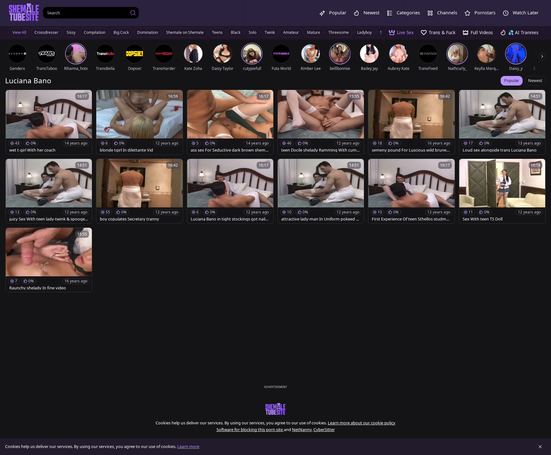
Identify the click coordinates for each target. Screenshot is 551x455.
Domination (147, 32)
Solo (252, 32)
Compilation (94, 32)
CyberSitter (324, 429)
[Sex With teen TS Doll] (502, 191)
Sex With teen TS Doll (483, 219)
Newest (535, 80)
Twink (270, 32)
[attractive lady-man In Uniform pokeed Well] (321, 191)
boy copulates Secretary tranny (129, 219)
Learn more (188, 446)
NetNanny (302, 429)
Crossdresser (46, 32)
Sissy (71, 32)
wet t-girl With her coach (32, 150)
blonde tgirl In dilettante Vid (126, 150)
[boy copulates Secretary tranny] (139, 191)
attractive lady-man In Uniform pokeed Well (320, 219)
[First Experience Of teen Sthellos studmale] (411, 191)
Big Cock (121, 32)
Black (235, 32)
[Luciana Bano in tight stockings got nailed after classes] (230, 191)
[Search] (133, 12)
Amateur (291, 32)
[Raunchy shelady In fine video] (49, 260)
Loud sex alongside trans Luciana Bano (500, 150)
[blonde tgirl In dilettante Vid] (139, 122)
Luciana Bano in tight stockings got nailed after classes (229, 219)
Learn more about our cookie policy (361, 423)
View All (19, 32)
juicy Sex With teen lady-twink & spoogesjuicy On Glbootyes (48, 219)
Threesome (338, 32)
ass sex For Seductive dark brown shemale (229, 150)
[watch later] (13, 98)
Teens (217, 32)
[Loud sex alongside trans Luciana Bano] (502, 122)
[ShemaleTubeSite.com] (24, 12)
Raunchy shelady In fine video (37, 288)
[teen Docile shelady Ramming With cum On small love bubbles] (321, 122)
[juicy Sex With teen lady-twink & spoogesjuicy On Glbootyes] (49, 191)
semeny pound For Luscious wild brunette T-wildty (411, 150)
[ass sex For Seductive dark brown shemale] (230, 122)
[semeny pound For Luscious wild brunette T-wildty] (411, 122)
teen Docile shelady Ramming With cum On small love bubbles (318, 150)
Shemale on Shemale (185, 32)
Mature (313, 32)
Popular (511, 80)
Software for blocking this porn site (250, 429)
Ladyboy (364, 32)
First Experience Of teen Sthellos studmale (410, 219)
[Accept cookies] (540, 446)
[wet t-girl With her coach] (49, 122)
